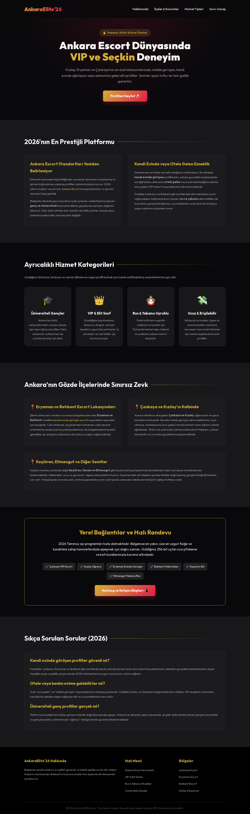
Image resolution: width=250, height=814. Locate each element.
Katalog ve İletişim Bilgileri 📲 (125, 590)
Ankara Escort (70, 189)
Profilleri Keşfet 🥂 (125, 96)
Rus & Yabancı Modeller (138, 783)
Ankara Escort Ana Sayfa (139, 770)
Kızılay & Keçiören (189, 790)
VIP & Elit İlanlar (134, 777)
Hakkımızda (140, 9)
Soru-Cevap (217, 9)
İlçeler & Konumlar (166, 9)
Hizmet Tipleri (194, 9)
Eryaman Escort (188, 777)
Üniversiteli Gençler (136, 790)
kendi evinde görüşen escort (70, 420)
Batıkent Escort (188, 783)
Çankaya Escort (188, 770)
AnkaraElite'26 (43, 9)
